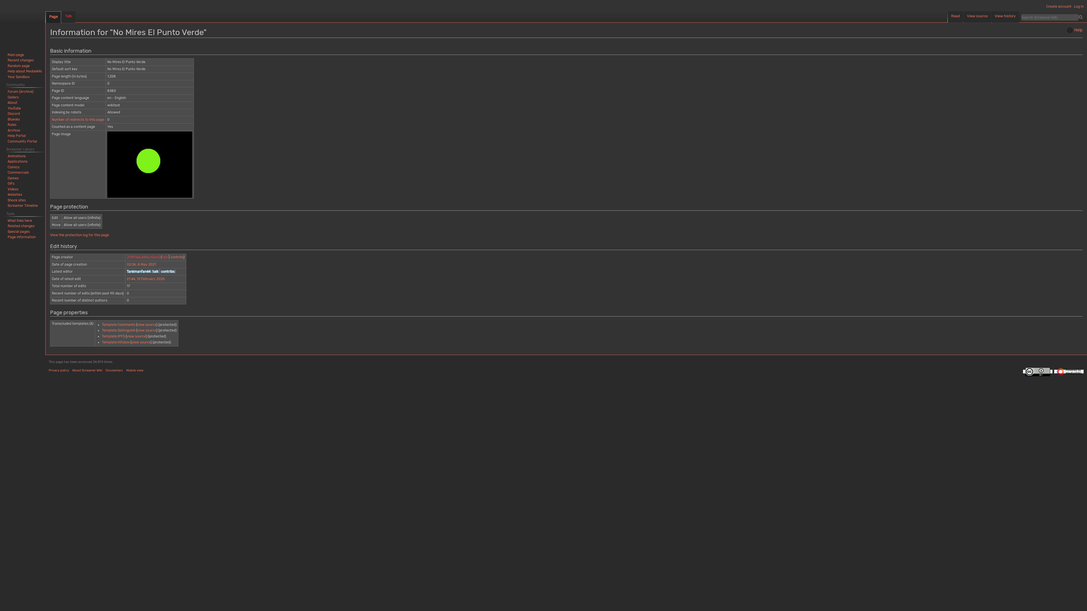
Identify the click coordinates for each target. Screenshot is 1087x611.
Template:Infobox (116, 342)
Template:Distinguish (118, 330)
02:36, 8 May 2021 (141, 264)
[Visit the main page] (22, 22)
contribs (176, 257)
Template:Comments (118, 325)
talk (165, 257)
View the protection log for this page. (80, 235)
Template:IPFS (113, 336)
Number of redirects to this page (78, 120)
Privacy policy (59, 370)
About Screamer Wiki (87, 370)
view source (146, 325)
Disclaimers (114, 370)
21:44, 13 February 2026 (146, 279)
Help (1078, 30)
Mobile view (135, 370)
